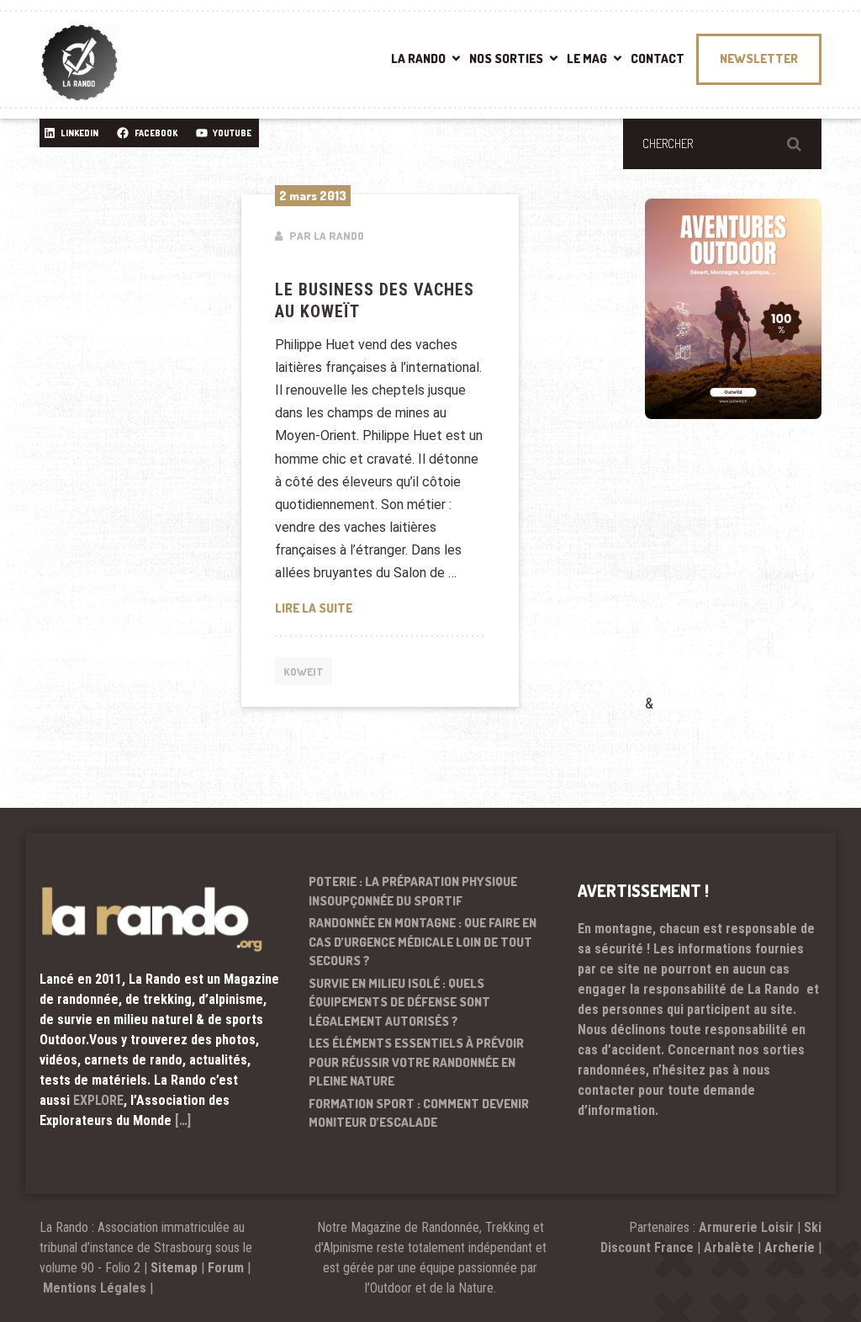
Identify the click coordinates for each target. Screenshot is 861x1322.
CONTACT (657, 58)
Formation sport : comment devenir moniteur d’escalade (419, 1113)
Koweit (303, 671)
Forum (226, 1268)
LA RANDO (418, 58)
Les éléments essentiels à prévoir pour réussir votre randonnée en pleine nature (416, 1062)
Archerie (789, 1248)
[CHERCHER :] (722, 144)
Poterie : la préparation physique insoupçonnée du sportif (413, 891)
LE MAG (587, 58)
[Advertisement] (753, 580)
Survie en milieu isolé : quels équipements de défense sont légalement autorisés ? (399, 1002)
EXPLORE (98, 1100)
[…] (183, 1120)
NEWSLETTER (759, 58)
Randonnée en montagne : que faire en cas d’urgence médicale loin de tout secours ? (422, 942)
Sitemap (174, 1268)
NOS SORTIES (506, 58)
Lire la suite (380, 607)
